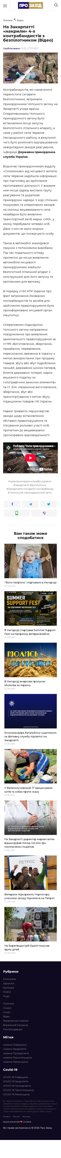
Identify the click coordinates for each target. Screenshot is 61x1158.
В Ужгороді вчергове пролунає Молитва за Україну (24, 683)
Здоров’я (8, 983)
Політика (8, 1003)
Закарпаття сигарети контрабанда (30, 488)
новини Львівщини (14, 1044)
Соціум (7, 1008)
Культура (8, 987)
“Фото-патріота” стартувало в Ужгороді (30, 582)
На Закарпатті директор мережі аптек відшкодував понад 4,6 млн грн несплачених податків (29, 843)
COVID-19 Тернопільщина (18, 1090)
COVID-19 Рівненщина (16, 1094)
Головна (6, 1117)
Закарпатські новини (15, 1020)
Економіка (9, 979)
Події (6, 996)
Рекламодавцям (12, 1029)
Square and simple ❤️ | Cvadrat (17, 1122)
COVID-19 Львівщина (15, 1077)
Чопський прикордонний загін (31, 492)
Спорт (7, 1012)
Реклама (26, 1117)
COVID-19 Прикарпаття (17, 1085)
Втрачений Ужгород (15, 1025)
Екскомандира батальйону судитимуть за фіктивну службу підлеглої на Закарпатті (30, 736)
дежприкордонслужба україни (30, 481)
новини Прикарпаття (16, 1053)
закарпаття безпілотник (30, 485)
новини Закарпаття (14, 1049)
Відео (6, 1016)
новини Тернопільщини (17, 1057)
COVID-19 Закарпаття (15, 1081)
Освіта (7, 992)
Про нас (16, 1117)
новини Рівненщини (15, 1061)
